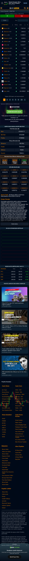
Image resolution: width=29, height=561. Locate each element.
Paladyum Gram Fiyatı (21, 427)
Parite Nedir (5, 469)
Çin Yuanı (4, 390)
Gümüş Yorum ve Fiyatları (19, 436)
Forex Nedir (5, 458)
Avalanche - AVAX (19, 394)
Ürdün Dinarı (5, 405)
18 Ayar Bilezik (19, 457)
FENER (4, 421)
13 (21, 99)
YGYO (3, 434)
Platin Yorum (18, 422)
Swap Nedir (5, 460)
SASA (3, 436)
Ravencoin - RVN (19, 405)
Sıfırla (4, 20)
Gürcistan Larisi (6, 408)
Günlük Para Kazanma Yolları (8, 472)
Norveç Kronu (5, 392)
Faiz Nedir (4, 467)
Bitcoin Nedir (5, 449)
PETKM (4, 430)
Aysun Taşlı (4, 195)
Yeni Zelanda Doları (7, 410)
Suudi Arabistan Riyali (7, 396)
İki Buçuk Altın (18, 450)
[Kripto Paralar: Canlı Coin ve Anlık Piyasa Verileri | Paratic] (14, 8)
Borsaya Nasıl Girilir (7, 477)
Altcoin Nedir (5, 453)
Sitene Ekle (5, 492)
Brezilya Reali (5, 403)
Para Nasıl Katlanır (7, 480)
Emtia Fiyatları (19, 420)
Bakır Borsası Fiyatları (21, 442)
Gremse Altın (18, 454)
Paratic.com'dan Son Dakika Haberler (14, 283)
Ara (16, 20)
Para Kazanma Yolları (7, 475)
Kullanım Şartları (6, 505)
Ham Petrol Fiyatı (19, 431)
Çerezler (4, 501)
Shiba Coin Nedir (6, 451)
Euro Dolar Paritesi (20, 439)
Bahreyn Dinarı (6, 401)
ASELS (4, 427)
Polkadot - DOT (19, 399)
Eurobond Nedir (6, 465)
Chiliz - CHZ (18, 390)
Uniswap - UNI (19, 396)
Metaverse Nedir (6, 462)
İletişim (4, 507)
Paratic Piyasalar (4, 11)
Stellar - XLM (18, 408)
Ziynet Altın (18, 452)
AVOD (3, 418)
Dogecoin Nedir (6, 456)
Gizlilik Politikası (6, 498)
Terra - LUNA (18, 410)
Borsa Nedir (5, 482)
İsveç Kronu (5, 394)
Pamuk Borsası (19, 433)
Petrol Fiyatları (19, 429)
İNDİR (25, 3)
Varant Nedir (5, 484)
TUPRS (4, 432)
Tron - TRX (18, 403)
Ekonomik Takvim (6, 503)
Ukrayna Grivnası (6, 399)
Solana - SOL (18, 392)
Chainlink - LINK (19, 401)
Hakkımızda (5, 494)
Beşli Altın (17, 459)
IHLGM (4, 425)
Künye (3, 496)
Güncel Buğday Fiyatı (20, 424)
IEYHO (3, 423)
